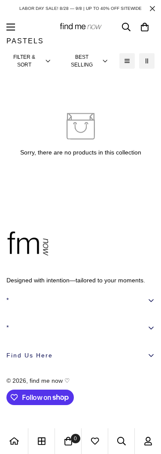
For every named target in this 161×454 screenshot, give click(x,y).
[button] (145, 27)
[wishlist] (95, 441)
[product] (14, 441)
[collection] (41, 441)
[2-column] (147, 61)
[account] (148, 441)
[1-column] (127, 61)
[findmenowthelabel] (80, 27)
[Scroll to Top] (145, 408)
